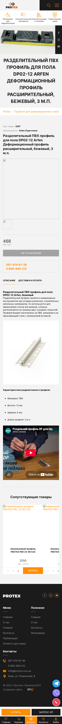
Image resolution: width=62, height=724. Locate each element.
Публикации (10, 638)
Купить (33, 570)
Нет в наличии (31, 253)
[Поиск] (48, 5)
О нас (6, 622)
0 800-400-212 (16, 268)
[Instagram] (50, 595)
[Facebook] (44, 595)
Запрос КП (46, 712)
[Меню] (57, 5)
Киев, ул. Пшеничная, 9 (21, 676)
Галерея (7, 627)
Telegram (56, 683)
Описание (9, 280)
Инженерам (38, 632)
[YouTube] (56, 595)
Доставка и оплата (30, 280)
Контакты (8, 632)
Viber (56, 693)
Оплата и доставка (14, 643)
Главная (7, 617)
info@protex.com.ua (19, 670)
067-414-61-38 (16, 264)
